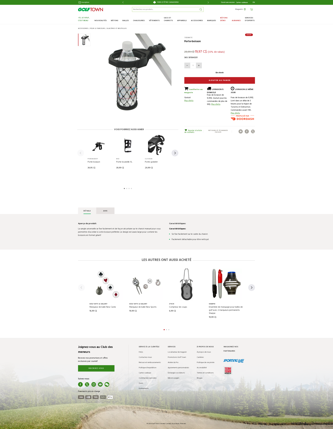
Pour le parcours (97, 28)
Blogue (199, 378)
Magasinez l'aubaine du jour (166, 2)
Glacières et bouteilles (117, 28)
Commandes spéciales (147, 378)
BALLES (126, 20)
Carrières (200, 357)
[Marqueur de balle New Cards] (107, 284)
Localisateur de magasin (177, 352)
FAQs (141, 352)
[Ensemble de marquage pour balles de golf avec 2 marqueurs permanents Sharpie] (226, 284)
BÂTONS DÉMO (224, 19)
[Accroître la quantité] (199, 65)
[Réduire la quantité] (187, 65)
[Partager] (241, 131)
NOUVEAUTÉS (101, 20)
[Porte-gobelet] (156, 145)
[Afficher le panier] (252, 9)
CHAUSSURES (139, 20)
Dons (141, 383)
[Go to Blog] (113, 384)
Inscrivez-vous (96, 368)
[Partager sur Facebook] (247, 131)
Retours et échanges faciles (218, 131)
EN (254, 2)
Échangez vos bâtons (176, 372)
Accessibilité (202, 367)
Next (209, 2)
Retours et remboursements (150, 362)
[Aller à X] (87, 384)
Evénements (144, 388)
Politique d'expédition (147, 367)
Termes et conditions (205, 372)
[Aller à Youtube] (100, 384)
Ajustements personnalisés (178, 367)
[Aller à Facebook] (80, 384)
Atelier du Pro (173, 362)
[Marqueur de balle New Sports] (147, 284)
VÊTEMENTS (154, 20)
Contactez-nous (145, 357)
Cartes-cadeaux (242, 3)
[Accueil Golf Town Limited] (90, 9)
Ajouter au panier (219, 80)
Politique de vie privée (205, 362)
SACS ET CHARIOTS (168, 19)
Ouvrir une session (228, 2)
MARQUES (211, 20)
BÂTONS (114, 20)
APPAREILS (182, 20)
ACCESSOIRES (197, 20)
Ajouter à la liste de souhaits (193, 131)
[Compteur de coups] (186, 284)
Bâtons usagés (173, 378)
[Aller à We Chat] (107, 384)
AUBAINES (236, 20)
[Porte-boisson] (132, 72)
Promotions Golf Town (177, 357)
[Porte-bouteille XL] (128, 145)
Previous (122, 2)
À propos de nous (204, 352)
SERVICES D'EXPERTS (250, 19)
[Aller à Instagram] (93, 384)
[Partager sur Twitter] (253, 131)
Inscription (85, 2)
